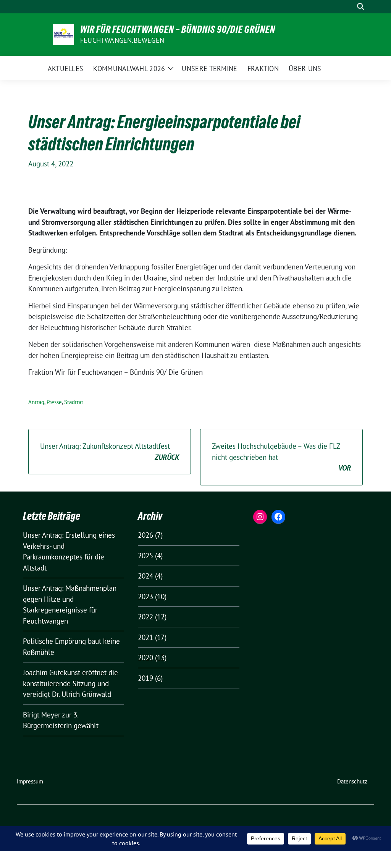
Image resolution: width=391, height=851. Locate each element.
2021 (145, 637)
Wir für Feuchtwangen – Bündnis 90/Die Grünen (177, 29)
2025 (145, 555)
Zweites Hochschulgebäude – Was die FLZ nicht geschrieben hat (281, 457)
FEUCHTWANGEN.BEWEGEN (122, 40)
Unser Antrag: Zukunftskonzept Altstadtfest (109, 452)
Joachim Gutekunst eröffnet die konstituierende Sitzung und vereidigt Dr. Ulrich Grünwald (70, 683)
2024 (145, 575)
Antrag (36, 402)
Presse (54, 402)
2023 (145, 596)
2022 (145, 616)
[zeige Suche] (360, 6)
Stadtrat (73, 402)
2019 (145, 678)
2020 (145, 657)
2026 (145, 535)
